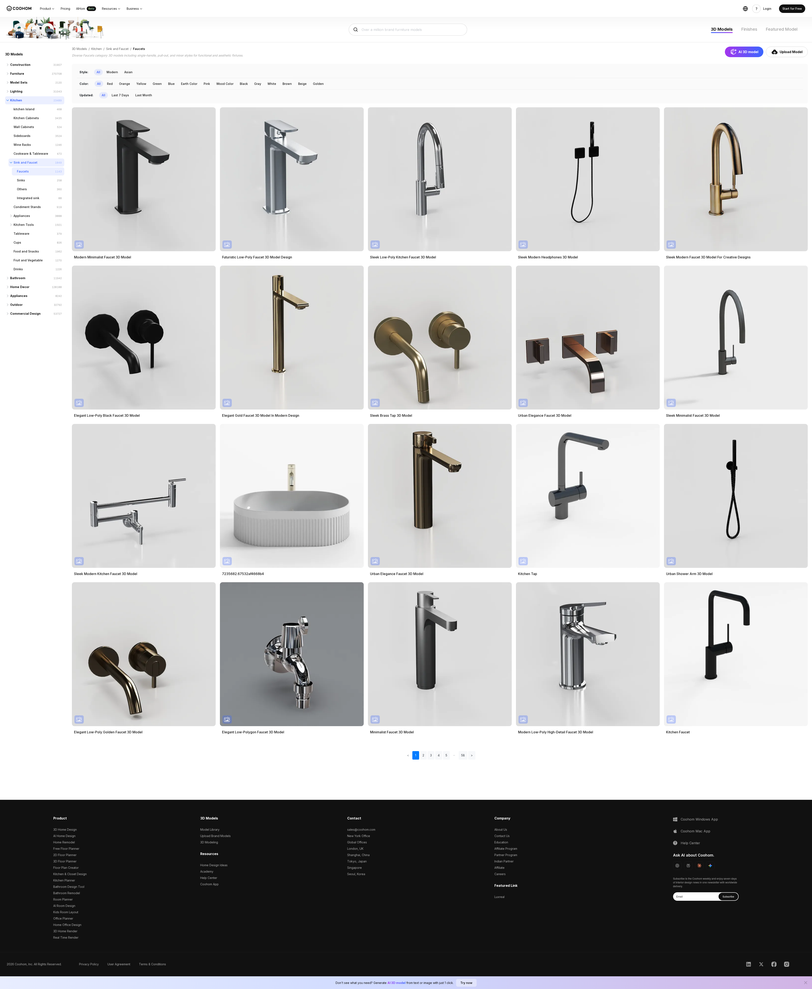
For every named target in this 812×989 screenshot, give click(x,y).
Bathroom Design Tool (68, 886)
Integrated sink (28, 198)
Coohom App (209, 884)
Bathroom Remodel (66, 893)
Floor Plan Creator (66, 867)
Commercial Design (25, 313)
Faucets (23, 171)
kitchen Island (24, 109)
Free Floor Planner (66, 848)
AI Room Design (64, 906)
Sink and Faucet (25, 162)
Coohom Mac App (695, 831)
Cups (17, 242)
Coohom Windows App (699, 819)
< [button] (408, 755)
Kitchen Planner (64, 880)
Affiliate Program (505, 848)
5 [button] (446, 755)
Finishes (749, 29)
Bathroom (17, 278)
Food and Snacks (26, 251)
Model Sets (18, 82)
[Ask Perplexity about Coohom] (688, 865)
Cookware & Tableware (31, 153)
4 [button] (439, 755)
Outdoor (16, 304)
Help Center (208, 878)
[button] (47, 9)
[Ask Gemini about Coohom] (710, 865)
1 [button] (415, 755)
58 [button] (463, 755)
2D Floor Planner (65, 855)
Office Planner (63, 918)
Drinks (18, 269)
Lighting (16, 91)
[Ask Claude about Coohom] (699, 865)
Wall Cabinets (24, 127)
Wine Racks (22, 144)
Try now (466, 983)
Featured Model (782, 29)
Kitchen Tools (24, 224)
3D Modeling (209, 842)
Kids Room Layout (65, 912)
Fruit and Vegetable (28, 260)
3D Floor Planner (65, 861)
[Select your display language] (745, 8)
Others (22, 189)
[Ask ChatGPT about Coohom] (677, 865)
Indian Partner (504, 861)
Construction (20, 64)
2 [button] (423, 755)
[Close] (805, 982)
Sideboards (22, 136)
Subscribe (728, 896)
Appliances (22, 216)
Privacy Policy (89, 964)
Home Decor (19, 287)
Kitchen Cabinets (26, 118)
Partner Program (505, 855)
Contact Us (502, 836)
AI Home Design (64, 836)
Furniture (17, 73)
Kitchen (16, 100)
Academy (206, 871)
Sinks (21, 180)
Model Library (209, 829)
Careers (500, 874)
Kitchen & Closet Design (70, 874)
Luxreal (499, 897)
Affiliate (499, 867)
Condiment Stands (27, 207)
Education (501, 842)
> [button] (472, 755)
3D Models (722, 29)
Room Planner (63, 899)
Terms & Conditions (152, 964)
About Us (500, 829)
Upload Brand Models (215, 836)
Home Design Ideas (214, 865)
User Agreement (118, 964)
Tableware (21, 233)
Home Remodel (64, 842)
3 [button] (431, 755)
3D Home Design (65, 829)
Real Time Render (65, 937)
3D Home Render (65, 931)
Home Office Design (67, 925)
